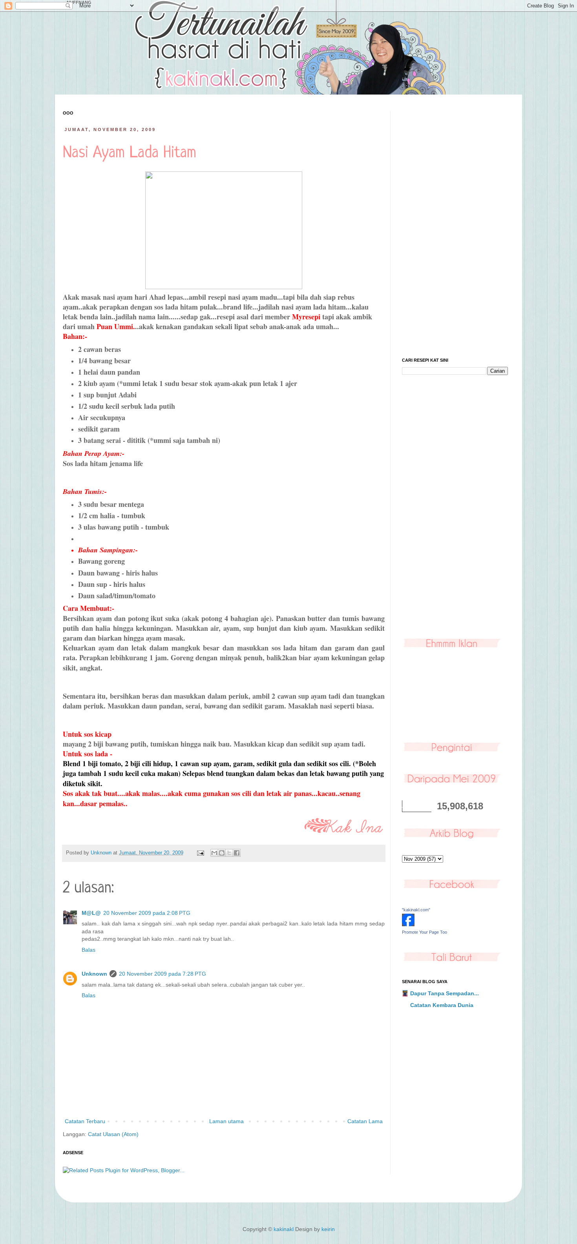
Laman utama (226, 1121)
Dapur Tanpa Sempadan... (444, 993)
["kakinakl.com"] (408, 924)
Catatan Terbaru (85, 1121)
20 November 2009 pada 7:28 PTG (162, 974)
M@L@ (91, 913)
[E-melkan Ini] (214, 853)
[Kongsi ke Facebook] (237, 853)
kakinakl (284, 1229)
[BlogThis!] (222, 853)
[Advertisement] (455, 228)
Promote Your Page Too (424, 932)
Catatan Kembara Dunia (441, 1005)
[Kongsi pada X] (229, 853)
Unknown (94, 974)
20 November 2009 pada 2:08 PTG (146, 913)
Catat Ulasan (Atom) (113, 1134)
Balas (88, 950)
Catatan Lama (365, 1121)
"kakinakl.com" (416, 909)
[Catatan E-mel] (200, 853)
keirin (328, 1229)
